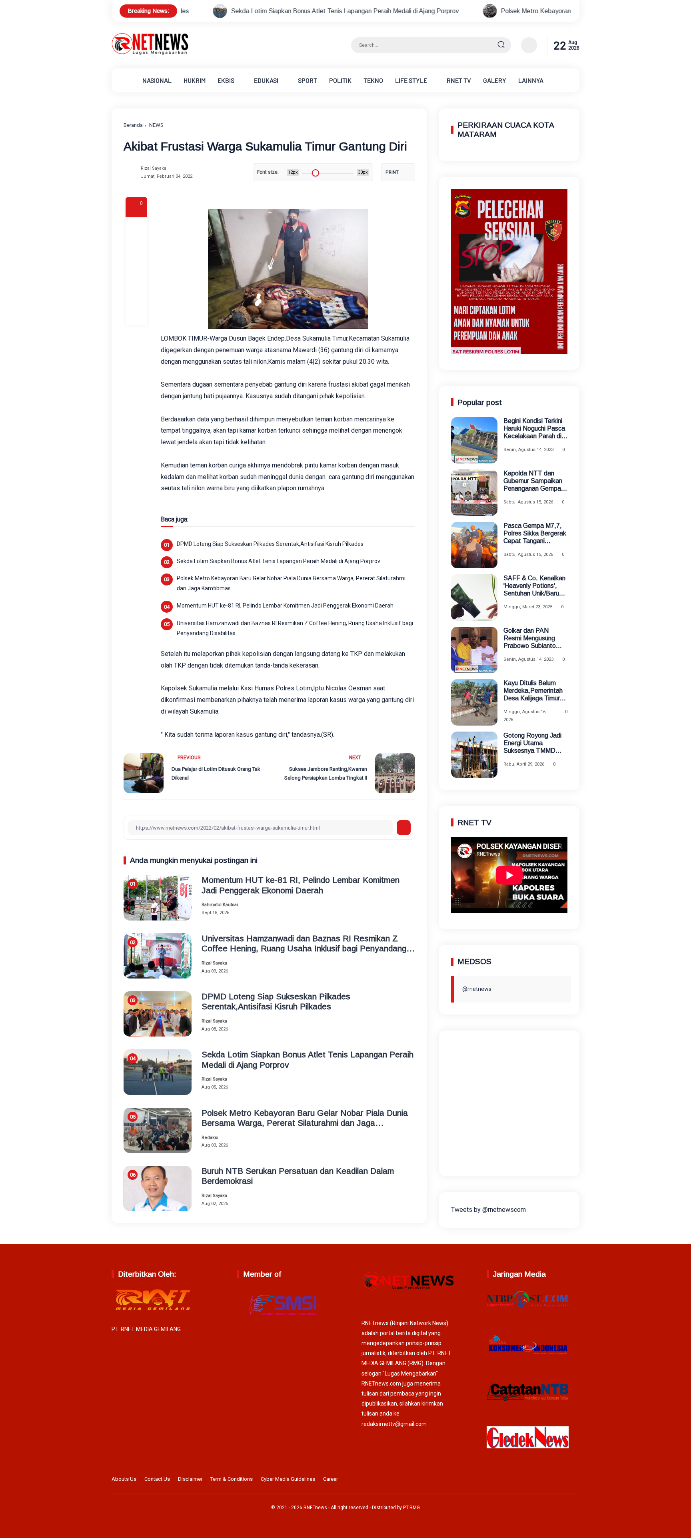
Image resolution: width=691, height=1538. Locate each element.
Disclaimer (190, 1479)
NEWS (156, 125)
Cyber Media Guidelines (288, 1479)
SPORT (307, 80)
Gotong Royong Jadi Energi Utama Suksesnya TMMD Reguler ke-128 (532, 743)
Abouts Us (124, 1479)
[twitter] (537, 1480)
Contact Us (157, 1479)
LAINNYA (530, 80)
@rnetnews (476, 989)
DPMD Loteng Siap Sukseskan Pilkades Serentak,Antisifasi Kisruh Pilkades (270, 544)
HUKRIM (195, 80)
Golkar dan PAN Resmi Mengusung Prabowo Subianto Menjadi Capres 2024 (533, 638)
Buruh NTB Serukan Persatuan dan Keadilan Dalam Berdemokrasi (298, 1175)
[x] (136, 250)
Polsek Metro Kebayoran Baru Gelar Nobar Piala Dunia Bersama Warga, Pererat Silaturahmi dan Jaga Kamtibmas (291, 583)
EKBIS (226, 80)
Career (330, 1479)
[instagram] (549, 1480)
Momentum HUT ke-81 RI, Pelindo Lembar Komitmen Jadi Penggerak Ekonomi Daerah (285, 605)
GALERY (494, 80)
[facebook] (136, 228)
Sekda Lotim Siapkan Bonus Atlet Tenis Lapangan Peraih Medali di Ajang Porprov (254, 11)
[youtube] (574, 1480)
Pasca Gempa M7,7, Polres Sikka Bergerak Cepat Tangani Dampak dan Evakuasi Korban (535, 533)
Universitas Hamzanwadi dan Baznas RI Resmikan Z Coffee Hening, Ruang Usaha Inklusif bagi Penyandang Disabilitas (295, 628)
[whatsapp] (136, 293)
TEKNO (373, 80)
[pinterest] (136, 314)
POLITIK (340, 80)
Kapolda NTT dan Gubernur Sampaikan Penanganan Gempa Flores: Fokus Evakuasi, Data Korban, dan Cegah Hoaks (532, 481)
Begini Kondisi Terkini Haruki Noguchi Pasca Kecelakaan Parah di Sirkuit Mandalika (534, 428)
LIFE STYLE (411, 80)
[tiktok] (562, 1480)
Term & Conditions (231, 1479)
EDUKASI (266, 80)
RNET (459, 80)
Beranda (133, 125)
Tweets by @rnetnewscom (488, 1209)
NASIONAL (157, 80)
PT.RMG (411, 1507)
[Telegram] (136, 271)
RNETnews (315, 1507)
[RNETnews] (150, 53)
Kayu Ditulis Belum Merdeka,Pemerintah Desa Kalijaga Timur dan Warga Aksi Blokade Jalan (533, 691)
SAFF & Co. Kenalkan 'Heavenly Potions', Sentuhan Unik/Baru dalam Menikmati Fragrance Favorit (534, 586)
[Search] (501, 45)
